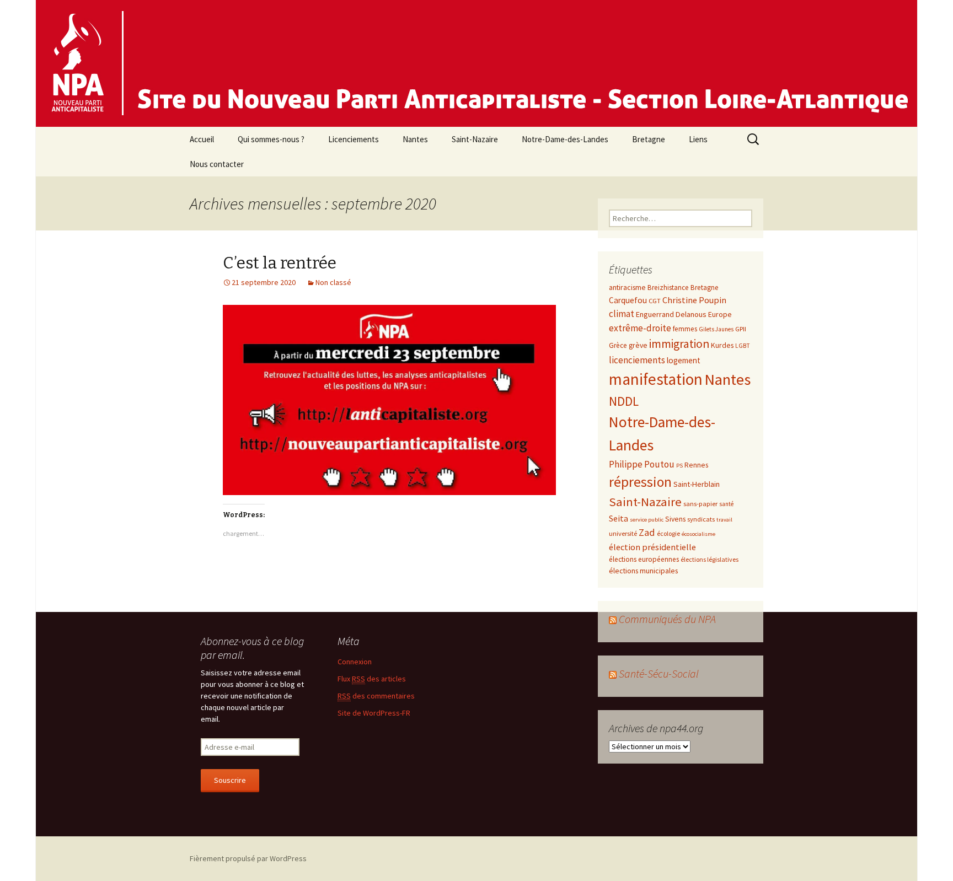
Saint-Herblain (696, 484)
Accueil (202, 139)
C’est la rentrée (279, 263)
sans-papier (700, 503)
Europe (720, 314)
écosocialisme (698, 534)
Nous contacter (217, 164)
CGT (655, 300)
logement (683, 360)
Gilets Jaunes (716, 329)
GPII (740, 328)
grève (638, 345)
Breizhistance (668, 287)
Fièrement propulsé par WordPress (248, 858)
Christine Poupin (694, 299)
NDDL (624, 401)
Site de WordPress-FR (374, 713)
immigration (679, 343)
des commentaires (376, 696)
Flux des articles (372, 679)
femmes (685, 329)
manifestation (656, 379)
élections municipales (643, 571)
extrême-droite (640, 328)
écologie (668, 533)
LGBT (742, 346)
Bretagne (648, 139)
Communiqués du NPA (667, 619)
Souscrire (230, 780)
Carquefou (628, 300)
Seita (618, 518)
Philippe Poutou (641, 464)
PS (679, 465)
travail (724, 519)
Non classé (333, 282)
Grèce (618, 345)
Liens (698, 139)
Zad (647, 532)
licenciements (637, 360)
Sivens (675, 519)
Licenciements (353, 139)
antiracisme (627, 287)
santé (726, 504)
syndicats (701, 518)
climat (621, 314)
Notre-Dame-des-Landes (565, 139)
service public (646, 519)
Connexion (355, 662)
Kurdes (722, 345)
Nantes (415, 139)
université (623, 533)
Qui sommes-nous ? (271, 139)
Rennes (696, 465)
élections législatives (709, 559)
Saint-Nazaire (475, 139)
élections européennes (644, 559)
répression (640, 482)
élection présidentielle (652, 546)
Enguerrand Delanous (671, 314)
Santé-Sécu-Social (659, 673)
